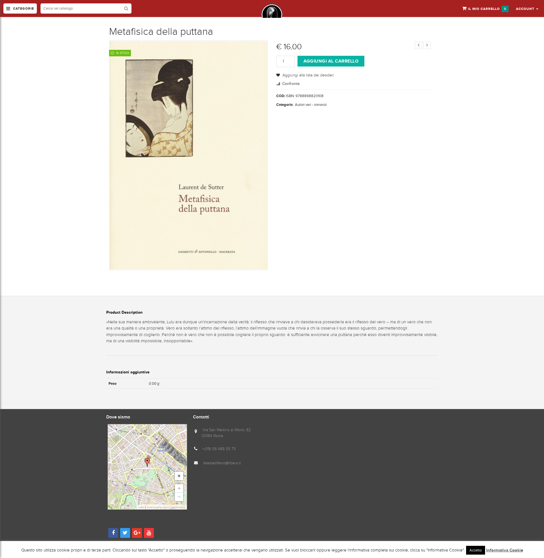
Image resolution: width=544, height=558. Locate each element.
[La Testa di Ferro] (271, 14)
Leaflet (141, 507)
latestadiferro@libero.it (222, 463)
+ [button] (179, 488)
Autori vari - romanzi (311, 104)
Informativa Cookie (504, 550)
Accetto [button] (475, 550)
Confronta (290, 84)
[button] (527, 8)
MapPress (152, 507)
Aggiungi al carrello (330, 61)
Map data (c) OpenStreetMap (171, 507)
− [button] (179, 496)
